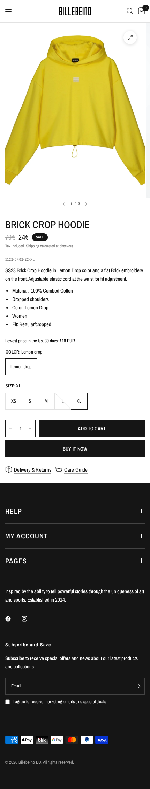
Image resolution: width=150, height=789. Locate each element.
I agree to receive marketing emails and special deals (59, 702)
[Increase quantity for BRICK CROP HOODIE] (30, 428)
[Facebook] (13, 618)
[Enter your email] (138, 686)
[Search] (130, 11)
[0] (140, 11)
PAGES (16, 560)
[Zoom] (130, 37)
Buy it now (75, 449)
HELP (13, 511)
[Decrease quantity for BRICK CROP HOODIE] (11, 428)
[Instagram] (29, 618)
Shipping (32, 246)
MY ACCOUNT (26, 536)
